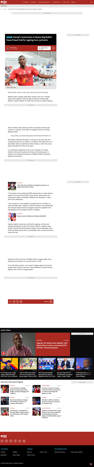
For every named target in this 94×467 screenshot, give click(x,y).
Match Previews (46, 408)
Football (25, 2)
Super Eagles (16, 455)
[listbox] (47, 368)
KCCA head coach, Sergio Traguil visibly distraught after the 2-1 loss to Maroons (9, 374)
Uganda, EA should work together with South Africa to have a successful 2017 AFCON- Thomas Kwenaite (52, 345)
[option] (9, 368)
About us (29, 452)
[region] (47, 368)
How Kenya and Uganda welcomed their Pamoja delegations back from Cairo (46, 374)
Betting (33, 2)
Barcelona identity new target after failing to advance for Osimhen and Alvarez (19, 401)
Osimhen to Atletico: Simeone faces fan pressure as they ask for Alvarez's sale (51, 401)
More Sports (56, 2)
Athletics (15, 452)
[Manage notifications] (91, 464)
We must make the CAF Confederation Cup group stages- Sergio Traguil (64, 374)
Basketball (3, 455)
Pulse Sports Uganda (76, 452)
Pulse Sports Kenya (59, 452)
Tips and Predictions (44, 2)
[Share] (53, 48)
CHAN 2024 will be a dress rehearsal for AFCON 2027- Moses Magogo (84, 374)
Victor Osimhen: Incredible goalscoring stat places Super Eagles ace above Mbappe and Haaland (19, 390)
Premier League (46, 385)
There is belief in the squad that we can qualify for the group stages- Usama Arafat (28, 374)
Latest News (4, 5)
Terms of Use (43, 452)
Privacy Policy (31, 455)
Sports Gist (66, 2)
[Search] (91, 2)
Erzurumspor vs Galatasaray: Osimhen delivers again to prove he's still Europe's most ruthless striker (19, 413)
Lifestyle (73, 2)
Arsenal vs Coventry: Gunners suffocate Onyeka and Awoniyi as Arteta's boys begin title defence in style (51, 390)
